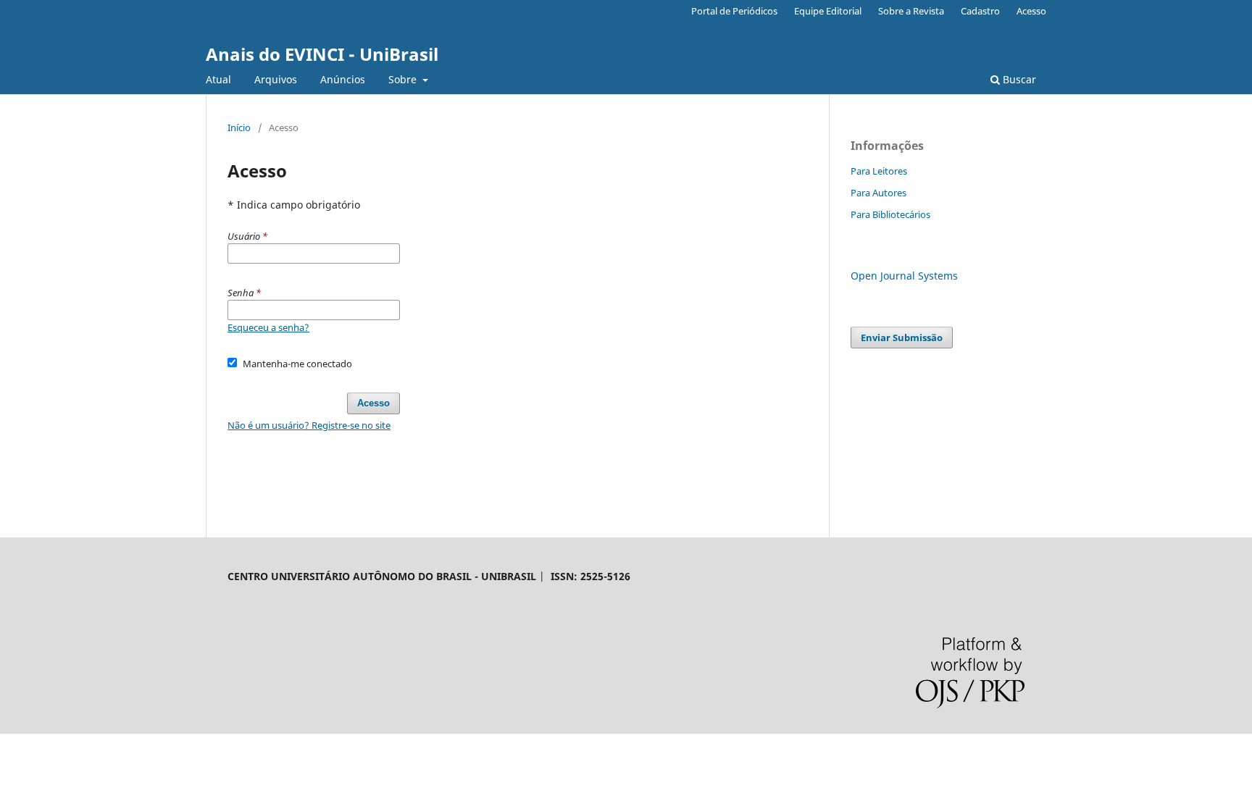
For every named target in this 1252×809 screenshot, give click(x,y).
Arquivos (275, 79)
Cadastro (980, 10)
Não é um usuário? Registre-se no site (309, 425)
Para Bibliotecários (890, 214)
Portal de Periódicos (734, 10)
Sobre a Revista (911, 10)
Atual (218, 79)
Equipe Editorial (827, 10)
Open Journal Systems (904, 275)
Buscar (1018, 79)
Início (239, 127)
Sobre (404, 79)
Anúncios (342, 79)
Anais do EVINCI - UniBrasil (322, 54)
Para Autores (878, 192)
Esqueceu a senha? (268, 327)
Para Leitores (879, 170)
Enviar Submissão (902, 337)
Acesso (1031, 10)
